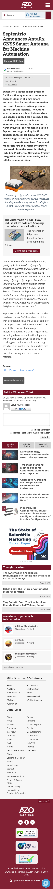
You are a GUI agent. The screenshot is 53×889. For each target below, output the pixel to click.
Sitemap (30, 746)
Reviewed (12, 84)
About (9, 717)
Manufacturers (34, 731)
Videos (30, 717)
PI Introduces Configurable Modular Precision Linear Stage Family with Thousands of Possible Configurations (35, 513)
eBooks (10, 739)
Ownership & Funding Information (16, 791)
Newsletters (12, 765)
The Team (31, 750)
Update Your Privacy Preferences (28, 880)
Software (31, 720)
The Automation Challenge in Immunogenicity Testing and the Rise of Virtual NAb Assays (26, 575)
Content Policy (13, 786)
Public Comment (42, 429)
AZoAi (29, 692)
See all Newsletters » (13, 667)
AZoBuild (11, 700)
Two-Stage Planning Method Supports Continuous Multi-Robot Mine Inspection (34, 469)
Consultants (32, 739)
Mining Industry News (26, 653)
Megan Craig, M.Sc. (24, 77)
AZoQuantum (33, 689)
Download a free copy (26, 250)
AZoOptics (11, 696)
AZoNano (11, 689)
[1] (10, 455)
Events (30, 728)
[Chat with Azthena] (46, 883)
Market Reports (34, 724)
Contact (10, 769)
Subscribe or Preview (24, 629)
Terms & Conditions (16, 776)
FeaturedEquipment (43, 445)
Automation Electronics (32, 26)
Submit (45, 437)
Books (9, 743)
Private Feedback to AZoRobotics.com (31, 432)
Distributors (32, 735)
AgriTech (19, 640)
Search (10, 761)
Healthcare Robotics (16, 750)
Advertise (11, 772)
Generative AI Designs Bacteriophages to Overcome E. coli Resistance (33, 484)
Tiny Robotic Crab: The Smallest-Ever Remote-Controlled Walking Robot (24, 603)
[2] (10, 468)
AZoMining (12, 703)
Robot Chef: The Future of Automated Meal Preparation (25, 590)
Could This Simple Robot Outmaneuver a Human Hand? (34, 497)
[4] (10, 498)
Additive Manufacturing (26, 626)
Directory (11, 735)
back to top (43, 801)
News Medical (33, 696)
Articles (10, 724)
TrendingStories (10, 445)
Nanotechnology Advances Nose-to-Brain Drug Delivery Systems (34, 454)
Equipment (12, 728)
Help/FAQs (31, 743)
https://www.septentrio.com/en (19, 370)
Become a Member (16, 757)
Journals (11, 746)
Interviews (12, 731)
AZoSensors (32, 685)
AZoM (9, 685)
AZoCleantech (13, 692)
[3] (10, 483)
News (16, 26)
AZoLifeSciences (34, 700)
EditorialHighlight (26, 445)
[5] (10, 511)
